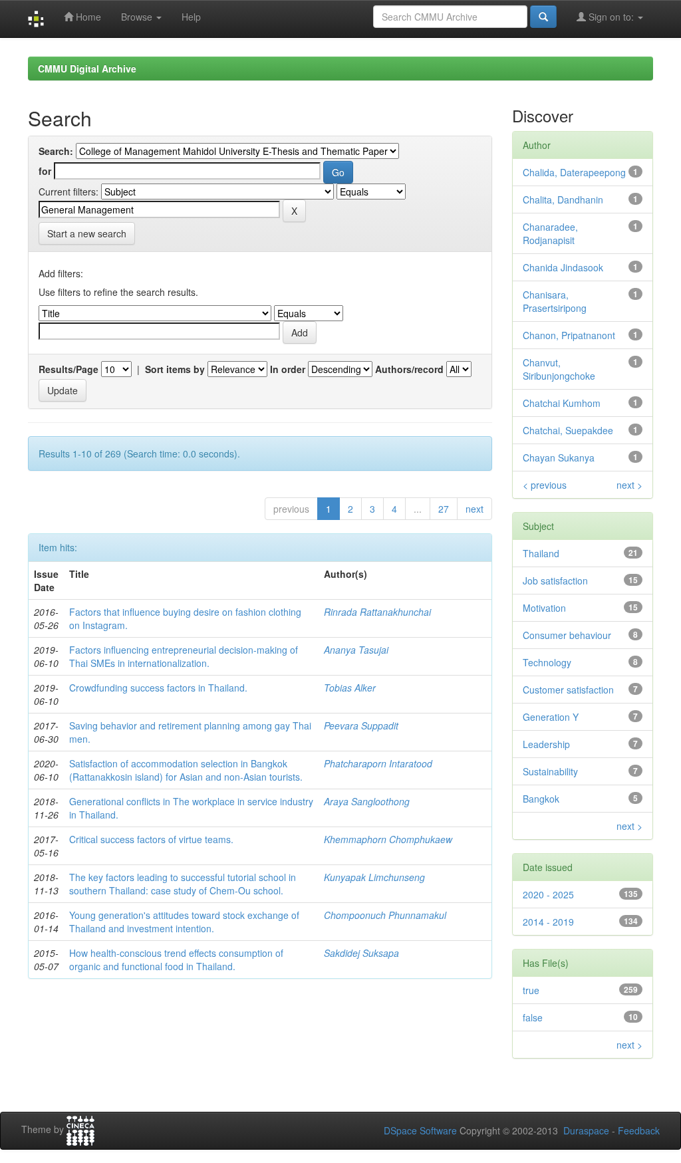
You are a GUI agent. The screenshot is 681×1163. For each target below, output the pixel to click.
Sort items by (175, 369)
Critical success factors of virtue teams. (151, 839)
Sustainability (550, 771)
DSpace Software (420, 1130)
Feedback (639, 1130)
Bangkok (541, 798)
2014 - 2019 (548, 921)
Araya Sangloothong (367, 801)
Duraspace (586, 1130)
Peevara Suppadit (361, 725)
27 (443, 508)
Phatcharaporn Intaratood (378, 763)
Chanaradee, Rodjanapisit (550, 233)
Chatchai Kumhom (562, 403)
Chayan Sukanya (559, 457)
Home (87, 16)
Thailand (541, 553)
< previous (545, 484)
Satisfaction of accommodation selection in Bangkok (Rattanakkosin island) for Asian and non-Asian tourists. (186, 770)
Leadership (546, 744)
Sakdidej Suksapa (361, 953)
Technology (547, 662)
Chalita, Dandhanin (563, 199)
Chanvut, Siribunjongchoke (559, 369)
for (45, 171)
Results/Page (68, 369)
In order (287, 369)
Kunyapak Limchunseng (374, 877)
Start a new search (86, 233)
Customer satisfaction (568, 689)
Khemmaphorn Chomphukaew (388, 839)
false (533, 1017)
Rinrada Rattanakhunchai (377, 611)
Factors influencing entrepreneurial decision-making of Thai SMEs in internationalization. (183, 656)
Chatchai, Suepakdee (568, 430)
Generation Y (551, 716)
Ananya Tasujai (356, 649)
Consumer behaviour (567, 635)
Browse (138, 16)
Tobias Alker (350, 687)
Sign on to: (611, 16)
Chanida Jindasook (563, 267)
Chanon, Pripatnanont (569, 335)
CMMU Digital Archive (87, 68)
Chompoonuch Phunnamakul (385, 915)
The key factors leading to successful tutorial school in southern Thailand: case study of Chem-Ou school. (182, 883)
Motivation (544, 607)
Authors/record (409, 369)
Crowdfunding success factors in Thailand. (158, 687)
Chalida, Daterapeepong (574, 172)
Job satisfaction (555, 580)
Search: (56, 151)
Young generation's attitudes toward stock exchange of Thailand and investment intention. (184, 921)
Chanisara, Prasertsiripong (555, 301)
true (531, 990)
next (474, 508)
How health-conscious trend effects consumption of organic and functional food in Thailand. (176, 959)
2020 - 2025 (548, 894)
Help (191, 16)
